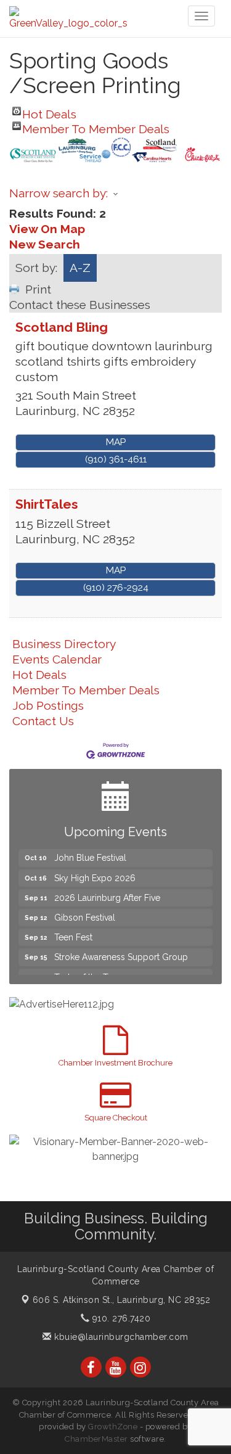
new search (44, 244)
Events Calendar (57, 659)
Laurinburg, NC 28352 (122, 1300)
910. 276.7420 (119, 1318)
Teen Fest (73, 934)
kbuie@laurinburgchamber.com (120, 1337)
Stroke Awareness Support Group (121, 953)
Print (38, 289)
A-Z (80, 267)
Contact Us (43, 721)
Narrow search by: (58, 193)
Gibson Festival (84, 914)
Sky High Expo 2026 (95, 874)
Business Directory (64, 644)
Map (116, 442)
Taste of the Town (89, 974)
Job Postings (48, 705)
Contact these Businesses (79, 304)
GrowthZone (112, 1426)
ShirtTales (46, 504)
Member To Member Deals (95, 126)
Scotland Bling (61, 327)
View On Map (47, 229)
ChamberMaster (96, 1439)
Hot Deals (49, 111)
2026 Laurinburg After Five (107, 894)
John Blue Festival (90, 854)
